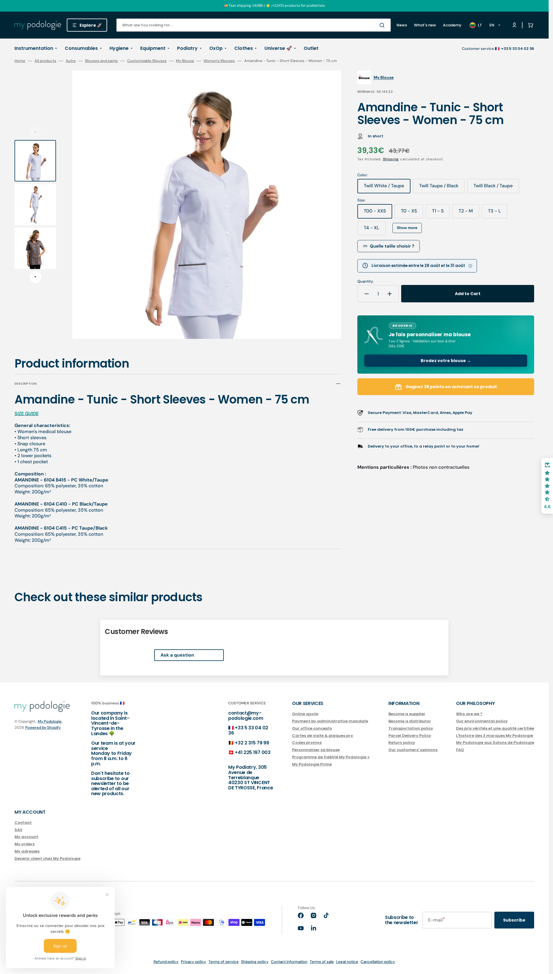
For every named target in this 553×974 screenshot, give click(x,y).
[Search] (383, 25)
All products (45, 61)
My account (26, 836)
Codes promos (307, 742)
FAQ (460, 750)
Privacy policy (193, 961)
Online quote (305, 714)
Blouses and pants (101, 61)
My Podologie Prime (312, 764)
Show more (407, 227)
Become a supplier (406, 714)
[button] (529, 25)
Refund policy (166, 961)
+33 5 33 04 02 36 (248, 730)
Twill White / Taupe (386, 188)
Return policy (401, 742)
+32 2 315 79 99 (252, 742)
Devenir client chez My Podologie (47, 858)
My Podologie (50, 721)
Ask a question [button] (177, 655)
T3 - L (497, 213)
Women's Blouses (219, 61)
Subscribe (514, 920)
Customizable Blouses (147, 61)
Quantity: (365, 281)
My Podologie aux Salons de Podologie (495, 742)
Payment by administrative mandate (330, 721)
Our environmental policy (482, 721)
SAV (18, 830)
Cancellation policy (378, 961)
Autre (71, 61)
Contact (23, 822)
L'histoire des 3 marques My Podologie (494, 735)
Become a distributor (409, 721)
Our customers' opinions (412, 750)
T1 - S (441, 213)
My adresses (27, 851)
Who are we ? (469, 714)
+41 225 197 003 (252, 752)
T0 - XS (412, 213)
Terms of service (223, 961)
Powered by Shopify (43, 727)
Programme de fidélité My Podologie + (331, 757)
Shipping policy (255, 961)
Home (20, 61)
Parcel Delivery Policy (409, 735)
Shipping (391, 159)
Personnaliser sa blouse (316, 750)
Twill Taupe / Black (441, 188)
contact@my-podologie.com (245, 716)
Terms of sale (322, 961)
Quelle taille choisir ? (392, 246)
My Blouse (185, 61)
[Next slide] (35, 277)
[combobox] (253, 25)
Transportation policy (410, 728)
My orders (25, 844)
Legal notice (347, 961)
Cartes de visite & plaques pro (322, 735)
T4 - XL (375, 230)
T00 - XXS (378, 213)
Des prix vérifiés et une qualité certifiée (495, 728)
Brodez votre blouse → (446, 361)
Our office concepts (312, 728)
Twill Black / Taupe (495, 188)
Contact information (289, 961)
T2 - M (469, 213)
